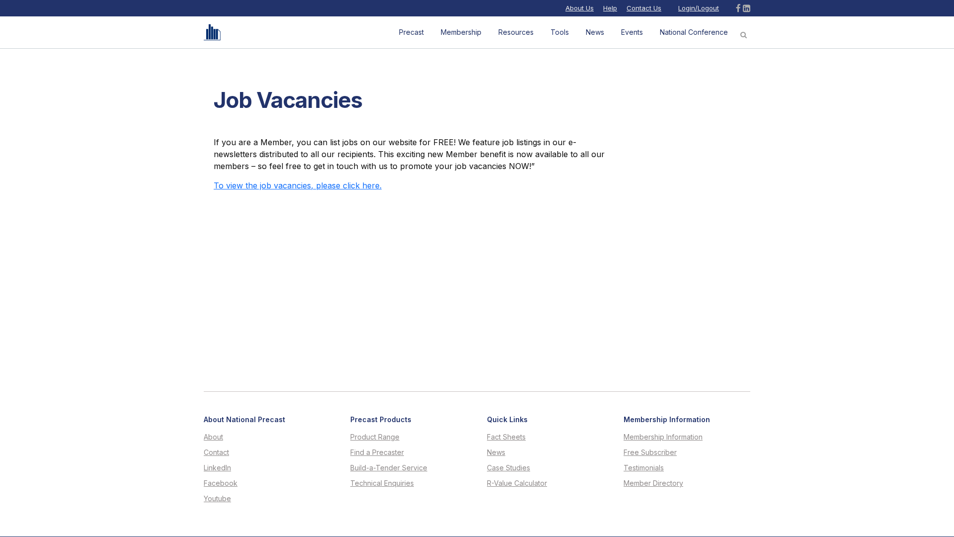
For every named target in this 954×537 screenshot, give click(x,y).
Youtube (217, 498)
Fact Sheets (506, 437)
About (213, 437)
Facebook (221, 483)
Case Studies (508, 467)
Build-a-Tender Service (388, 467)
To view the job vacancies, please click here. (298, 185)
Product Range (374, 437)
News (496, 452)
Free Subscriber (650, 452)
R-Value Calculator (517, 483)
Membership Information (663, 437)
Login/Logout (698, 8)
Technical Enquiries (382, 483)
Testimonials (644, 467)
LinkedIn (217, 467)
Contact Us (644, 8)
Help (610, 8)
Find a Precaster (377, 452)
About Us (579, 8)
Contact (216, 452)
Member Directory (653, 483)
